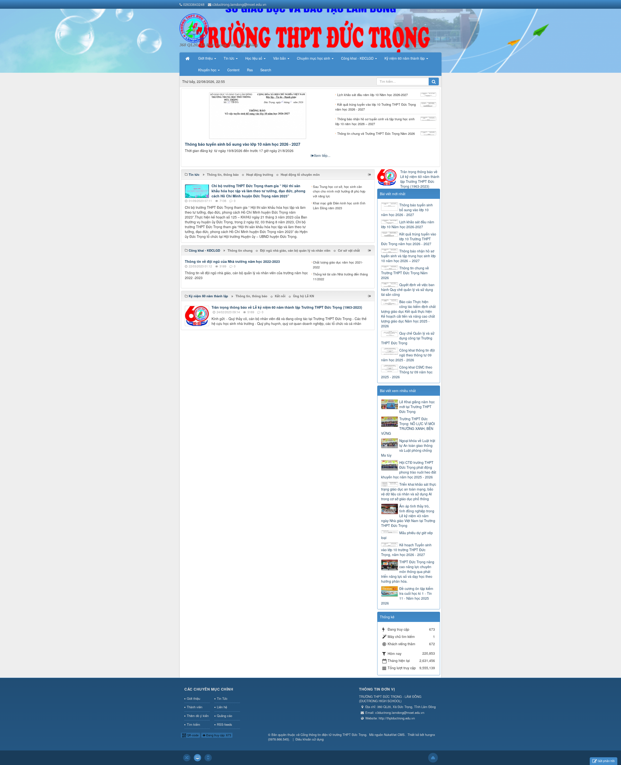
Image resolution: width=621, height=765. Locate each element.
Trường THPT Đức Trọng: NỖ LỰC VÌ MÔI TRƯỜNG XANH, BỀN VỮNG (408, 426)
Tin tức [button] (229, 58)
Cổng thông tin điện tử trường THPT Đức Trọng (333, 734)
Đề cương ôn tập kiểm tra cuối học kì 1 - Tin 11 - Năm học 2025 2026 (407, 595)
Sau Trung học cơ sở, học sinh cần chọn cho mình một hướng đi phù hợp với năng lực (339, 191)
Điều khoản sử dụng (309, 739)
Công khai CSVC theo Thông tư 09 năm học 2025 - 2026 (407, 372)
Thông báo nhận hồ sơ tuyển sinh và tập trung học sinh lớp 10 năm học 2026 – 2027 (408, 256)
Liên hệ (222, 707)
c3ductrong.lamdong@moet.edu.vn (239, 4)
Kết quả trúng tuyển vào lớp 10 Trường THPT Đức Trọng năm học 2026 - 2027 (408, 239)
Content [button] (233, 69)
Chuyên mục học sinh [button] (314, 58)
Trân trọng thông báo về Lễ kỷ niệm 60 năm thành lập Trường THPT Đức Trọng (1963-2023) (287, 307)
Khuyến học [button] (207, 69)
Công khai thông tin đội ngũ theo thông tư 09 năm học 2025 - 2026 (408, 355)
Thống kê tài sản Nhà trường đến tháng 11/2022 (340, 276)
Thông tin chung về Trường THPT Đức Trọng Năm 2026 (405, 273)
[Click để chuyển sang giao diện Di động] (208, 757)
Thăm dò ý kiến (198, 715)
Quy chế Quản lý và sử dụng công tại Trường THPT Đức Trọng (407, 338)
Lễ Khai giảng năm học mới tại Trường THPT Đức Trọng (417, 406)
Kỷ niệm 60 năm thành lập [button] (405, 58)
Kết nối (280, 296)
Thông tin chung (240, 250)
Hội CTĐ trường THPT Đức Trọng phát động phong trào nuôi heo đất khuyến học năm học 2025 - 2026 (408, 469)
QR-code (192, 735)
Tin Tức (222, 698)
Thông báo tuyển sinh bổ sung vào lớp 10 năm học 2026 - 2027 (242, 144)
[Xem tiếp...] (370, 174)
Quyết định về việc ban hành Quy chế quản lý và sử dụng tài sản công (407, 289)
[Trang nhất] (188, 58)
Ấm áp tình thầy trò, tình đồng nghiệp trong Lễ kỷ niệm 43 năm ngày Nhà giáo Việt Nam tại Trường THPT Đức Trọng (408, 516)
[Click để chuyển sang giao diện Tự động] (186, 757)
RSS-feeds (224, 724)
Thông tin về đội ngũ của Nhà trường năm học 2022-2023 (232, 261)
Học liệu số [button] (254, 58)
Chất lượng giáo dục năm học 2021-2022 (338, 264)
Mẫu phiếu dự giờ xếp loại (407, 535)
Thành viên (194, 707)
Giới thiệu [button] (206, 58)
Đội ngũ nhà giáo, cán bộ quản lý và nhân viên (295, 250)
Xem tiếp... (322, 155)
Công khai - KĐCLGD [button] (358, 58)
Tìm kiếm (193, 724)
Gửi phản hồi (606, 761)
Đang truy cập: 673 (218, 735)
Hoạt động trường (259, 174)
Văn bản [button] (280, 58)
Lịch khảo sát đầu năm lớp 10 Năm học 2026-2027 (407, 224)
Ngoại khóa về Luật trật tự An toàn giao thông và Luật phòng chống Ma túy (408, 448)
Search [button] (265, 69)
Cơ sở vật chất (349, 250)
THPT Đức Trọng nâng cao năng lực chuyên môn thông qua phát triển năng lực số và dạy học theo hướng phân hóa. (407, 571)
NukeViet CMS (394, 734)
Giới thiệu (193, 698)
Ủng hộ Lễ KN (303, 296)
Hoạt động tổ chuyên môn (300, 174)
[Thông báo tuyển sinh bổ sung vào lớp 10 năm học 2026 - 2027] (257, 115)
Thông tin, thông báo (223, 174)
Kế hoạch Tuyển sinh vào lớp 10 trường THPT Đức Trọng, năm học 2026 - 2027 (406, 549)
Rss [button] (250, 69)
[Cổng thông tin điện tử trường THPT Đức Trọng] (194, 27)
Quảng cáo (224, 715)
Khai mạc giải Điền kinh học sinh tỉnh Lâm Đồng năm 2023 (339, 205)
